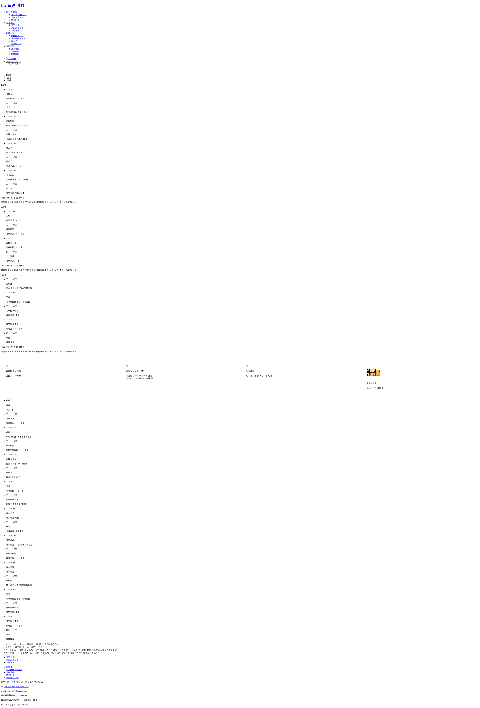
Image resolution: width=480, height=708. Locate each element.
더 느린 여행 (11, 12)
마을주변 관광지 (18, 38)
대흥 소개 (10, 667)
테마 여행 (10, 33)
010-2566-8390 (22, 687)
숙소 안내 (15, 41)
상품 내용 (15, 25)
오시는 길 (15, 20)
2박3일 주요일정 (18, 28)
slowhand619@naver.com (17, 691)
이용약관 (10, 672)
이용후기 (15, 54)
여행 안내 (10, 23)
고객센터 (10, 46)
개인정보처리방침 (14, 670)
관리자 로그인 (12, 677)
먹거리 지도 (16, 43)
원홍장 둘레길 (17, 36)
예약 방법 (15, 30)
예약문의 (15, 51)
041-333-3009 (9, 687)
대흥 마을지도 (17, 17)
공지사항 (15, 49)
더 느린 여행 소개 (18, 15)
